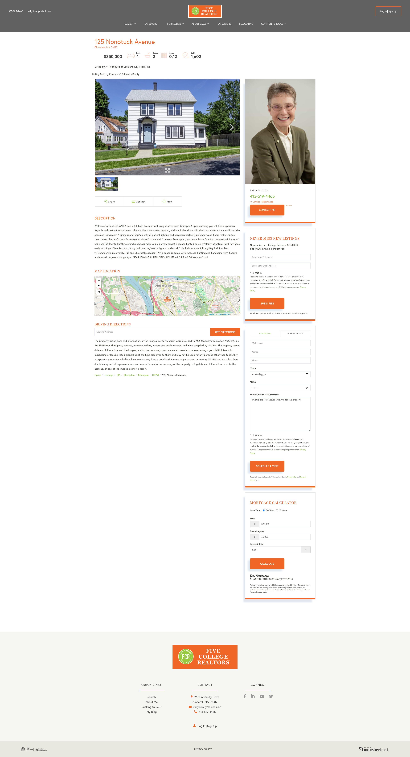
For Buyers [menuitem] (150, 23)
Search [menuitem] (129, 23)
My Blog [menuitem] (152, 712)
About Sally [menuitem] (199, 23)
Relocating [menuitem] (246, 23)
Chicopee (143, 375)
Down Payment (257, 531)
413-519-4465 (16, 11)
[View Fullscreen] (98, 292)
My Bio (289, 206)
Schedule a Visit (295, 333)
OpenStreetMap (224, 314)
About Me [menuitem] (151, 702)
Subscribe (267, 303)
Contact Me (267, 210)
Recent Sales (267, 202)
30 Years (270, 510)
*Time (253, 381)
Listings (109, 375)
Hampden (129, 375)
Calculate (267, 563)
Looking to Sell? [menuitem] (152, 707)
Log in (383, 11)
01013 (155, 375)
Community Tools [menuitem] (272, 23)
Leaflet (211, 314)
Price (252, 518)
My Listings (255, 202)
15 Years (283, 510)
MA (118, 375)
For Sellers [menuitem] (174, 23)
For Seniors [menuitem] (224, 23)
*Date (253, 368)
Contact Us (265, 333)
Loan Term (255, 510)
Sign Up (392, 11)
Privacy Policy (292, 477)
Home (97, 375)
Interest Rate (256, 544)
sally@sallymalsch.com (39, 11)
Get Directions (225, 332)
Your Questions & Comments (264, 394)
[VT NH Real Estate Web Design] (374, 749)
